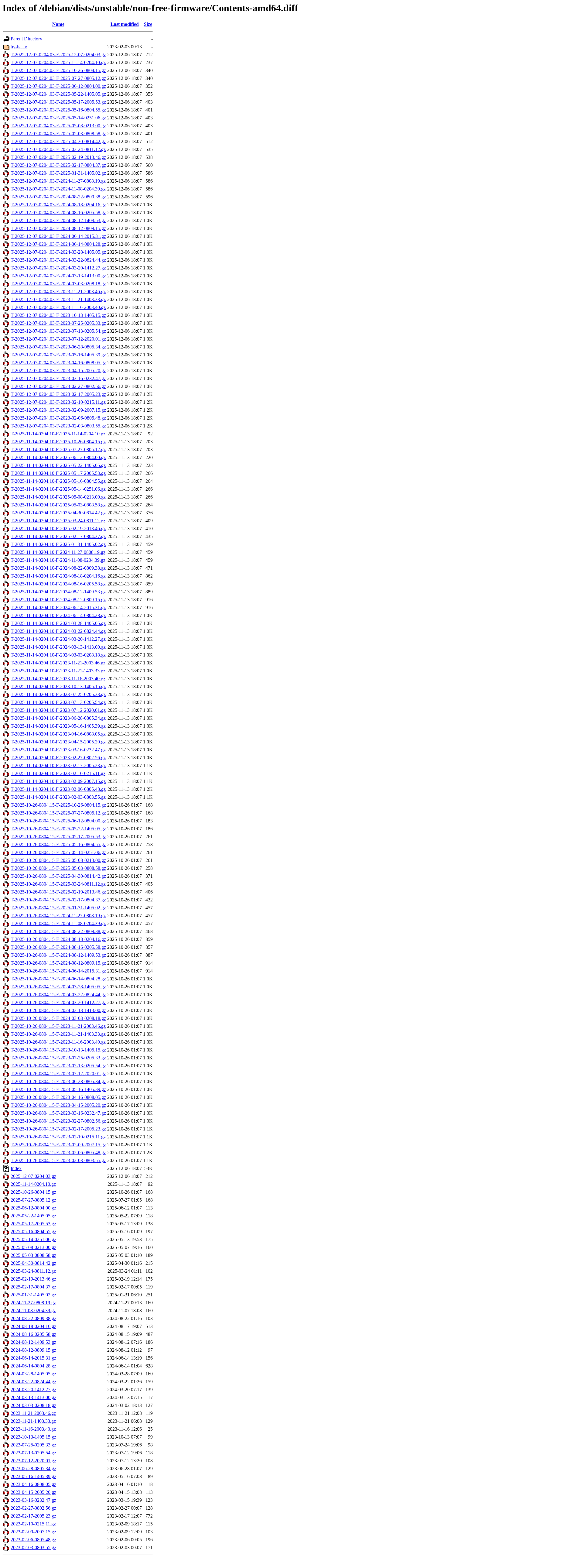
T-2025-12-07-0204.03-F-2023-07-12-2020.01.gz (58, 338)
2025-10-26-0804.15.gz (33, 1192)
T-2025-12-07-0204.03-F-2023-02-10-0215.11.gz (58, 402)
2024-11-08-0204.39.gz (33, 1310)
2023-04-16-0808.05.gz (33, 1484)
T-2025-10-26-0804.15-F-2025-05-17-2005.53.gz (58, 836)
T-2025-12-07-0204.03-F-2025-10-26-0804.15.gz (58, 70)
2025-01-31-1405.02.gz (33, 1294)
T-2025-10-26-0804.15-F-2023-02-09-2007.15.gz (58, 1144)
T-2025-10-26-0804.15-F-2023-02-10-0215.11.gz (58, 1136)
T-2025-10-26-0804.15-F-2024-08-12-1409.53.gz (58, 955)
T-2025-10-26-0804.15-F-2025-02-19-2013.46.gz (58, 891)
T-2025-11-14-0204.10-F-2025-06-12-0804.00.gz (58, 457)
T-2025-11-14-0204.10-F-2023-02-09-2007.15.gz (58, 781)
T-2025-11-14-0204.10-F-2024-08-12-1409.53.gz (58, 591)
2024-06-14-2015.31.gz (33, 1357)
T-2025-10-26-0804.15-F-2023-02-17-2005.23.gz (58, 1128)
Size (148, 24)
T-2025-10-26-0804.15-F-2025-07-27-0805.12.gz (58, 812)
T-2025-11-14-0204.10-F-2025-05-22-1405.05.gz (58, 465)
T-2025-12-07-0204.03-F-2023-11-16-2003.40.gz (58, 307)
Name (58, 24)
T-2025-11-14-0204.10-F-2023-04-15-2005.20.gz (58, 741)
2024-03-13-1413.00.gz (33, 1397)
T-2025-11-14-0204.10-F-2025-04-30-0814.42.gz (58, 512)
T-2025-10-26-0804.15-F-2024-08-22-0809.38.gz (58, 931)
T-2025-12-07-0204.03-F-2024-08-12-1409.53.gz (58, 220)
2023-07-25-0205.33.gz (33, 1444)
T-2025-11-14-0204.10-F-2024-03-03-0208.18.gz (58, 654)
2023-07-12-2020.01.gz (33, 1460)
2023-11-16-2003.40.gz (33, 1429)
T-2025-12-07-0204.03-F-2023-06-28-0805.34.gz (58, 346)
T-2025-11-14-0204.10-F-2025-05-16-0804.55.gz (58, 481)
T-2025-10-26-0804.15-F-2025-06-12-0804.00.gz (58, 820)
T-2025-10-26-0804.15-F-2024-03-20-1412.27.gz (58, 1002)
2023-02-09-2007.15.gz (33, 1531)
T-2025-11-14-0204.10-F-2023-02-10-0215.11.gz (58, 773)
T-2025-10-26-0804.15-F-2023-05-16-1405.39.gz (58, 1089)
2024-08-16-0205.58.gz (33, 1334)
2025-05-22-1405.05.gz (33, 1215)
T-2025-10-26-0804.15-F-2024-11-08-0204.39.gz (58, 923)
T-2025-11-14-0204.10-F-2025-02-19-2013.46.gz (58, 528)
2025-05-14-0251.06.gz (33, 1239)
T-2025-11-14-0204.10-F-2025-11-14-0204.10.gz (58, 433)
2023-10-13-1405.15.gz (33, 1436)
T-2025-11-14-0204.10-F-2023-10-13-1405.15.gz (58, 686)
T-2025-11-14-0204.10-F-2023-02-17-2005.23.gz (58, 765)
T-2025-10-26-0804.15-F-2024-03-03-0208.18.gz (58, 1018)
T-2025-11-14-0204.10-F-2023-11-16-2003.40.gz (58, 678)
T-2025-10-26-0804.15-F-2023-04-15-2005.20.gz (58, 1105)
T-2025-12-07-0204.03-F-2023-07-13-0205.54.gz (58, 331)
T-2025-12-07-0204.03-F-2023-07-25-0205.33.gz (58, 323)
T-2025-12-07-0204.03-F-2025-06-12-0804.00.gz (58, 86)
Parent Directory (26, 38)
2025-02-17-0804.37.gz (33, 1286)
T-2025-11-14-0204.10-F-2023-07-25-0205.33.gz (58, 694)
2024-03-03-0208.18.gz (33, 1405)
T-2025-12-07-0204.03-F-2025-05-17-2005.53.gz (58, 102)
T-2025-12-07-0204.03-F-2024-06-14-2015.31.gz (58, 236)
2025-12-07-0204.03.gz (33, 1176)
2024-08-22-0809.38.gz (33, 1318)
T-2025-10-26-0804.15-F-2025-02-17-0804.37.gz (58, 899)
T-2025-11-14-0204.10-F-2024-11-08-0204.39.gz (58, 560)
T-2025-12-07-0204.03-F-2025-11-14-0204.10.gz (58, 62)
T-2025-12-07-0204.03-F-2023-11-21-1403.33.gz (58, 299)
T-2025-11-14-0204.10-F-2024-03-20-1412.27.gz (58, 639)
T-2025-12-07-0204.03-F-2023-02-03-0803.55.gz (58, 425)
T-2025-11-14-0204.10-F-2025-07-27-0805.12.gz (58, 449)
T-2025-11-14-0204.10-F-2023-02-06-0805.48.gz (58, 789)
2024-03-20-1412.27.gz (33, 1389)
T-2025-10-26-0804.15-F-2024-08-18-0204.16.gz (58, 939)
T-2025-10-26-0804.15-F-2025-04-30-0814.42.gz (58, 876)
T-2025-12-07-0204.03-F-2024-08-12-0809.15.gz (58, 228)
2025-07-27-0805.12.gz (33, 1199)
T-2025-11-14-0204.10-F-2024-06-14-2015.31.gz (58, 607)
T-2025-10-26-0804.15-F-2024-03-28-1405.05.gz (58, 986)
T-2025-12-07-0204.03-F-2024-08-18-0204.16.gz (58, 204)
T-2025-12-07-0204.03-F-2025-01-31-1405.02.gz (58, 173)
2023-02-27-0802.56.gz (33, 1508)
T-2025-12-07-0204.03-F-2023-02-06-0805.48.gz (58, 417)
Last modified (125, 24)
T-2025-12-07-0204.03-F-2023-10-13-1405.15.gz (58, 315)
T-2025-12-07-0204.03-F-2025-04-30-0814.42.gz (58, 141)
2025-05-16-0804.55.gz (33, 1231)
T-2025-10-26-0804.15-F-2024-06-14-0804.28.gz (58, 978)
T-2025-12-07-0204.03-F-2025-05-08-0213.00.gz (58, 125)
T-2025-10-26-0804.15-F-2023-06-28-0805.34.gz (58, 1081)
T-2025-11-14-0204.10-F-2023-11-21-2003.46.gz (58, 662)
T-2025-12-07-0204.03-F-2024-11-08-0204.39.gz (58, 188)
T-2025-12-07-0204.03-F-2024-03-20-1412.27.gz (58, 267)
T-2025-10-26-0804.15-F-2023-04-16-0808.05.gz (58, 1097)
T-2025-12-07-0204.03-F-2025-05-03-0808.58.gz (58, 133)
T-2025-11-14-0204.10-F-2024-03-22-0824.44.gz (58, 631)
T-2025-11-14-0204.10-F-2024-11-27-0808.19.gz (58, 552)
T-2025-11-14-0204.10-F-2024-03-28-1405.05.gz (58, 623)
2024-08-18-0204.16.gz (33, 1326)
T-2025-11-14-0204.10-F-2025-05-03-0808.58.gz (58, 504)
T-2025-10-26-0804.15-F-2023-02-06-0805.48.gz (58, 1152)
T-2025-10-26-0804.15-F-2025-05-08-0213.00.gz (58, 860)
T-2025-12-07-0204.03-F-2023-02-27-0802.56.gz (58, 386)
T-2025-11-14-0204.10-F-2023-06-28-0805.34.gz (58, 718)
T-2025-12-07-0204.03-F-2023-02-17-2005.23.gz (58, 394)
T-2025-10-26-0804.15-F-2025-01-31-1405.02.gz (58, 907)
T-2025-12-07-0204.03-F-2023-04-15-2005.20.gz (58, 370)
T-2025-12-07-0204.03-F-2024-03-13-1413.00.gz (58, 275)
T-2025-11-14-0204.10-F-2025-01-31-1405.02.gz (58, 544)
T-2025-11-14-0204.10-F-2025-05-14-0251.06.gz (58, 489)
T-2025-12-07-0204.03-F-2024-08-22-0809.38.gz (58, 196)
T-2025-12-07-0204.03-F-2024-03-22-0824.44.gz (58, 259)
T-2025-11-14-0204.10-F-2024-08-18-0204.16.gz (58, 575)
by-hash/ (19, 46)
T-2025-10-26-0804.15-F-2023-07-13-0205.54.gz (58, 1065)
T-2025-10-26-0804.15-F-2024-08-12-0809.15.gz (58, 963)
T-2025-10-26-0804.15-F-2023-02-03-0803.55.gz (58, 1160)
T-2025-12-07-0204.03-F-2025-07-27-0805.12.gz (58, 78)
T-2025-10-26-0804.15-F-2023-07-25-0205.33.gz (58, 1057)
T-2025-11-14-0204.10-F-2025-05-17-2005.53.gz (58, 473)
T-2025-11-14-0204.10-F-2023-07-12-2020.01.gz (58, 710)
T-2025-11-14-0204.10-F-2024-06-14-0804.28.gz (58, 615)
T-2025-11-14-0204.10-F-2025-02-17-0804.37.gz (58, 536)
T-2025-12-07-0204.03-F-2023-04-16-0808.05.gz (58, 362)
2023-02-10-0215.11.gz (33, 1523)
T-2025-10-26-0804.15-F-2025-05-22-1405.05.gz (58, 828)
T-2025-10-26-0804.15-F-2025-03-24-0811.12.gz (58, 884)
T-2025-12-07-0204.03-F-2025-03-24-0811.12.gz (58, 149)
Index (16, 1168)
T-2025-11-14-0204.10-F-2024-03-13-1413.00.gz (58, 647)
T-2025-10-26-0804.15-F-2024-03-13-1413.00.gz (58, 1010)
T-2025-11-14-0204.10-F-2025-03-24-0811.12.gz (58, 520)
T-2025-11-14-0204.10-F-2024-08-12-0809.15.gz (58, 599)
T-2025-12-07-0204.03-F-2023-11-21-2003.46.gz (58, 291)
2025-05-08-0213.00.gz (33, 1247)
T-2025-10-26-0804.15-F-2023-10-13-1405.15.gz (58, 1049)
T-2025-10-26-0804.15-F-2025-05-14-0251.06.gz (58, 852)
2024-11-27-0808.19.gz (33, 1302)
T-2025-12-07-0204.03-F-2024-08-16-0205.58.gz (58, 212)
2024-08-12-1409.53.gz (33, 1342)
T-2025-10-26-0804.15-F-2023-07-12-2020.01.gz (58, 1073)
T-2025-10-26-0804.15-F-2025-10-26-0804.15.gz (58, 805)
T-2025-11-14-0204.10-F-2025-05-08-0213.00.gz (58, 496)
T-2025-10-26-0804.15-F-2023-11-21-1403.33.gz (58, 1034)
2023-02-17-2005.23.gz (33, 1515)
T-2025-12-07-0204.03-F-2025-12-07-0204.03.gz (58, 54)
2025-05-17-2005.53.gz (33, 1223)
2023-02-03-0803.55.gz (33, 1547)
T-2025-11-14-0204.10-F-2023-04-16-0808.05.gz (58, 733)
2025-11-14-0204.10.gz (33, 1184)
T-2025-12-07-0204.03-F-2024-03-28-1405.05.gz (58, 252)
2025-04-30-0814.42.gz (33, 1263)
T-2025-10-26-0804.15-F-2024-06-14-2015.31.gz (58, 970)
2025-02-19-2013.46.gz (33, 1278)
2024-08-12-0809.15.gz (33, 1350)
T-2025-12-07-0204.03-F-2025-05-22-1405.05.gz (58, 94)
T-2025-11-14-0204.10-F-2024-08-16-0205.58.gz (58, 583)
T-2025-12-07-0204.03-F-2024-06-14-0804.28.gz (58, 244)
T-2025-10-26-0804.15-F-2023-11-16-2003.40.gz (58, 1042)
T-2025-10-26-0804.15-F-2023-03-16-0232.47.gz (58, 1113)
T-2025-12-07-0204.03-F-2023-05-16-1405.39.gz (58, 354)
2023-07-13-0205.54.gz (33, 1452)
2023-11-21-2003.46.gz (33, 1413)
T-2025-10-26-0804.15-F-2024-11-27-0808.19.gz (58, 915)
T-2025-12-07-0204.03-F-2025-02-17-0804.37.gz (58, 165)
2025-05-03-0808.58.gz (33, 1255)
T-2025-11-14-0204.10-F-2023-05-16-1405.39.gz (58, 726)
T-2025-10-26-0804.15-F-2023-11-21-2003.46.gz (58, 1026)
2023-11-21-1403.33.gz (33, 1421)
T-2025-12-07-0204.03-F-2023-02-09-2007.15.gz (58, 410)
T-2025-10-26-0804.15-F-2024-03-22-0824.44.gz (58, 994)
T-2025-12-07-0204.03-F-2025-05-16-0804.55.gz (58, 109)
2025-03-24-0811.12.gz (33, 1271)
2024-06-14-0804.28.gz (33, 1365)
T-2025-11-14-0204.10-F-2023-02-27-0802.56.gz (58, 757)
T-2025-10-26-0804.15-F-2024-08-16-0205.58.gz (58, 947)
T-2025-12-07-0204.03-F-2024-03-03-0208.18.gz (58, 283)
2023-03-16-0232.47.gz (33, 1500)
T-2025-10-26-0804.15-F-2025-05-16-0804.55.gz (58, 844)
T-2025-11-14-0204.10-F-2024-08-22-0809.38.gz (58, 568)
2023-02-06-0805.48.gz (33, 1539)
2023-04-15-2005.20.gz (33, 1492)
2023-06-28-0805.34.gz (33, 1468)
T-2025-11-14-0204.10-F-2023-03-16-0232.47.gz (58, 749)
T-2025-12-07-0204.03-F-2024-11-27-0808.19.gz (58, 181)
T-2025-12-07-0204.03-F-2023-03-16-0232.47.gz (58, 378)
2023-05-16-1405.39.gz (33, 1476)
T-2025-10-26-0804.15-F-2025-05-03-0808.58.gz (58, 868)
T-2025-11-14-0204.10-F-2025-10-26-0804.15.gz (58, 441)
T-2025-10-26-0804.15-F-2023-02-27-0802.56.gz (58, 1121)
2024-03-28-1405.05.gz (33, 1373)
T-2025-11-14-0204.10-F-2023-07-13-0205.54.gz (58, 702)
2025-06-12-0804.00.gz (33, 1207)
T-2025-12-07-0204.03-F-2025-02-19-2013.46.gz (58, 157)
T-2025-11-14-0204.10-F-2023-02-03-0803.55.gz (58, 797)
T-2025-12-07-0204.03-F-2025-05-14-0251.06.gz (58, 117)
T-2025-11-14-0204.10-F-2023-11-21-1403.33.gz (58, 670)
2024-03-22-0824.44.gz (33, 1381)
